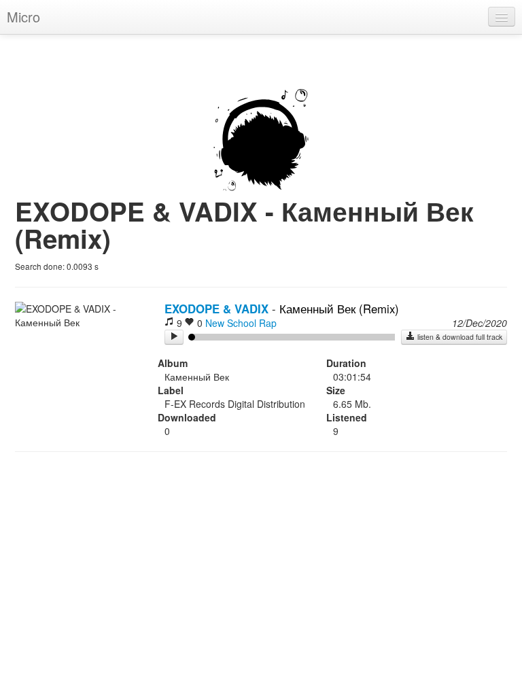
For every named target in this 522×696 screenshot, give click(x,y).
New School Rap (241, 323)
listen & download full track (458, 337)
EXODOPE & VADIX (216, 308)
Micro (23, 17)
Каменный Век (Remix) (339, 308)
